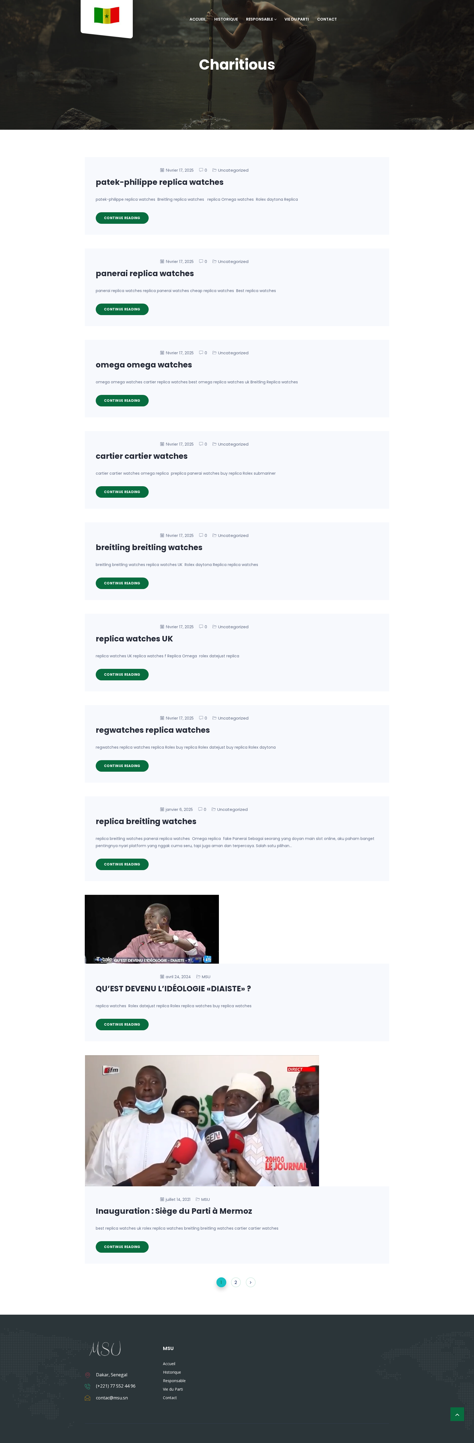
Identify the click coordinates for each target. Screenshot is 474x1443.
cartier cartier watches (142, 456)
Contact (327, 19)
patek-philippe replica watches (160, 182)
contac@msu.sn (112, 1398)
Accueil (198, 19)
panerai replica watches (145, 273)
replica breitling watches (146, 821)
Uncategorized (233, 170)
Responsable (259, 19)
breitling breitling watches (149, 547)
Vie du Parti (296, 19)
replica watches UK (134, 638)
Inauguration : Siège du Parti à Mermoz (174, 1211)
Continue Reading (122, 218)
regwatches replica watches (153, 730)
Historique (226, 19)
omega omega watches (144, 365)
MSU (206, 977)
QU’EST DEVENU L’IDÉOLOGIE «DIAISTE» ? (173, 988)
